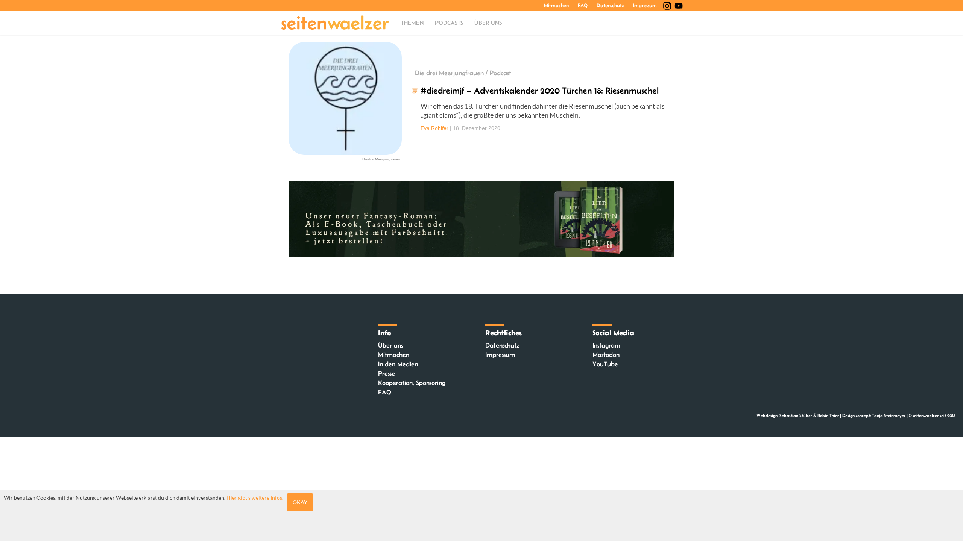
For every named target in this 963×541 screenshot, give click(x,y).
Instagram (606, 345)
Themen (412, 23)
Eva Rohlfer (434, 128)
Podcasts (449, 23)
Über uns (488, 23)
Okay (300, 502)
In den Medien (398, 364)
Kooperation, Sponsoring (411, 383)
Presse (386, 373)
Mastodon (606, 354)
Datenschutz (610, 5)
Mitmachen (556, 5)
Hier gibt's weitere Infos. (254, 497)
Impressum (645, 5)
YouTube (605, 364)
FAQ (583, 5)
